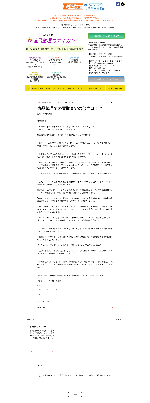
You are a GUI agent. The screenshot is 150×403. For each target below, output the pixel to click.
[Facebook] (118, 4)
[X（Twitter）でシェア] (43, 301)
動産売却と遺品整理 (38, 326)
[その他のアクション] (111, 102)
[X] (123, 4)
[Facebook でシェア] (38, 301)
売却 (40, 289)
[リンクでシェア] (48, 301)
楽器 (55, 289)
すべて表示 (119, 319)
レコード (48, 289)
